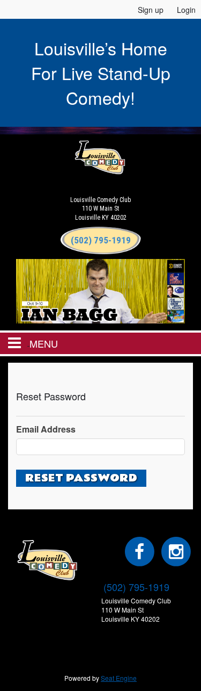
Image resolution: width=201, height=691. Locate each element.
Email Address (46, 429)
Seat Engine (119, 677)
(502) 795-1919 (136, 587)
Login (186, 9)
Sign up (150, 9)
